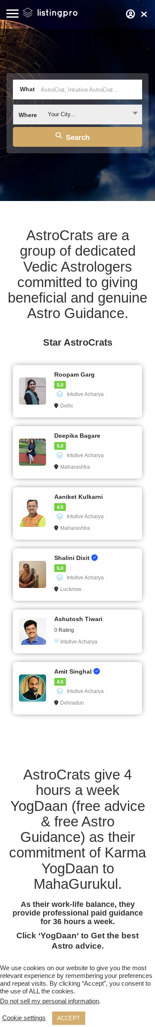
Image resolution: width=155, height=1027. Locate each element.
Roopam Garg (74, 374)
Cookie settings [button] (24, 1018)
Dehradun (72, 703)
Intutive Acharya (85, 394)
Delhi (66, 406)
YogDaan (58, 935)
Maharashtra (75, 467)
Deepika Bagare (77, 435)
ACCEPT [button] (68, 1018)
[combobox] (77, 114)
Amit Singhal (73, 671)
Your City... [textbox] (61, 114)
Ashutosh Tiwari (78, 619)
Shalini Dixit (72, 557)
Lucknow (70, 589)
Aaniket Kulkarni (78, 496)
